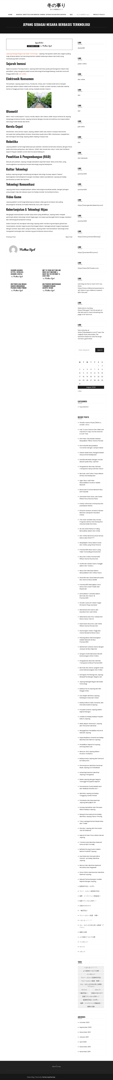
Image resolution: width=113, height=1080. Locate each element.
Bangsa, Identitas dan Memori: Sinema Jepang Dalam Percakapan (41, 15)
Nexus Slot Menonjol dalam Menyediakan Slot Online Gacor (91, 572)
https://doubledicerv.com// (88, 332)
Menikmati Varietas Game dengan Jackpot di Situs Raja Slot (92, 648)
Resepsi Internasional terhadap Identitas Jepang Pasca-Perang (91, 815)
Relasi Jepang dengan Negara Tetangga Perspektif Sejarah (90, 780)
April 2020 (83, 1042)
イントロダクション (83, 15)
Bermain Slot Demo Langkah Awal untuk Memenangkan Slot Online (91, 669)
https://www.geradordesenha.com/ (90, 205)
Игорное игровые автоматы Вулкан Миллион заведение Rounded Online (91, 513)
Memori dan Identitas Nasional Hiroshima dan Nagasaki (90, 866)
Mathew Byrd (47, 46)
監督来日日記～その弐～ (87, 886)
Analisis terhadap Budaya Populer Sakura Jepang (91, 718)
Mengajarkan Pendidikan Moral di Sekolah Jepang (91, 732)
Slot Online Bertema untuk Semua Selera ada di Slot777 (91, 537)
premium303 (82, 174)
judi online (81, 127)
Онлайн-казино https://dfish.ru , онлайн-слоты (17, 272)
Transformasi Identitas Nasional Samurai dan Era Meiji (91, 843)
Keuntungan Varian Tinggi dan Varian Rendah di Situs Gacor (90, 632)
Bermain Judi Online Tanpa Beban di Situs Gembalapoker (91, 475)
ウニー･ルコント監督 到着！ (89, 915)
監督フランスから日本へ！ (88, 901)
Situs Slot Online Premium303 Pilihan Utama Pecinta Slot (90, 558)
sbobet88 (81, 48)
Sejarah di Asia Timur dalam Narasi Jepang (92, 836)
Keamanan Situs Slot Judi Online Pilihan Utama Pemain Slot (91, 625)
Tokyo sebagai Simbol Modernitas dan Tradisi (91, 822)
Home (10, 15)
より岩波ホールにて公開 (87, 937)
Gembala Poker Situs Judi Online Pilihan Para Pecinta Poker (91, 498)
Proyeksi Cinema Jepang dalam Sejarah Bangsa (91, 711)
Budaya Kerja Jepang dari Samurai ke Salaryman (92, 759)
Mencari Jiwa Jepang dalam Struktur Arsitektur (89, 753)
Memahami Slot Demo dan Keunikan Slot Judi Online (89, 611)
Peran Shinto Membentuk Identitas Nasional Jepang (92, 873)
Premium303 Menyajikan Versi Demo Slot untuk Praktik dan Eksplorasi (90, 587)
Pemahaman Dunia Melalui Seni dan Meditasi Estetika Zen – (90, 787)
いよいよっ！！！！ (86, 920)
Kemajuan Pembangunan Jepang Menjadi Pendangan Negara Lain (91, 676)
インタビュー (84, 942)
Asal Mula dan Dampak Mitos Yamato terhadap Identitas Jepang (90, 858)
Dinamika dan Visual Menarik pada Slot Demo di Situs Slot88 (92, 579)
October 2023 (84, 1022)
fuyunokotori (39, 43)
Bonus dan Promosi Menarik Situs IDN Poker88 (91, 491)
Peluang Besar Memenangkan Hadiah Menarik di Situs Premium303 (90, 640)
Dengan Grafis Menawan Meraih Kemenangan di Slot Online (91, 655)
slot (79, 95)
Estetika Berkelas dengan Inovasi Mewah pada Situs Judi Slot (91, 461)
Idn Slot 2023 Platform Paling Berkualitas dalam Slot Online (90, 530)
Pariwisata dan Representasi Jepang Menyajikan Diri (90, 801)
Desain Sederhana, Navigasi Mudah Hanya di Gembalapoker (92, 454)
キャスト (82, 947)
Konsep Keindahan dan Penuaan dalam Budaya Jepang (91, 808)
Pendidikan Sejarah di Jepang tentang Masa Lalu (90, 746)
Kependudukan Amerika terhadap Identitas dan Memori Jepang (91, 739)
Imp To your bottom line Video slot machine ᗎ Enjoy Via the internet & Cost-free (51, 273)
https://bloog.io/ (84, 310)
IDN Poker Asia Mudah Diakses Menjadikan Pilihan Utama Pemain (19, 286)
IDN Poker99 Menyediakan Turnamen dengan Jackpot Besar (51, 286)
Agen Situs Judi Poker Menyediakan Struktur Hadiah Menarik (90, 483)
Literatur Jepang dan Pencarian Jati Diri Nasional (91, 829)
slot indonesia (82, 158)
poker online (82, 64)
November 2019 (85, 1052)
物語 (71, 15)
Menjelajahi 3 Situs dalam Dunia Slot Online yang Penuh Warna (90, 544)
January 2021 (84, 1037)
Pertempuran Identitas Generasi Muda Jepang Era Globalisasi (91, 766)
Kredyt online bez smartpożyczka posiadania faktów (91, 505)
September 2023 (85, 1027)
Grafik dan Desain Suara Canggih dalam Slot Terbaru (91, 565)
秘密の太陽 (83, 932)
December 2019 (85, 1047)
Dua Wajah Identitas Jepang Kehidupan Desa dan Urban (89, 697)
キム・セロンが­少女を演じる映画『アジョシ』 (92, 926)
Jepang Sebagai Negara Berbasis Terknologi (21, 54)
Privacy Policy (99, 15)
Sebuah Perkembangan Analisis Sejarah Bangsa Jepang (91, 880)
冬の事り (56, 5)
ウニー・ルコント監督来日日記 (89, 891)
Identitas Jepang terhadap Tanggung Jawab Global (89, 794)
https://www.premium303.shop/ (89, 237)
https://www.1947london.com (88, 268)
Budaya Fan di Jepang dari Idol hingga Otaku (90, 690)
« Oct (79, 391)
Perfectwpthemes (48, 1077)
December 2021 (85, 1032)
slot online (22, 74)
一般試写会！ (84, 911)
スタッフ (82, 952)
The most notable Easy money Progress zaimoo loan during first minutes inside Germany (91, 522)
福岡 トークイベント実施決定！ (90, 896)
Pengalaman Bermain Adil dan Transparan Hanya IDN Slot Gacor (91, 468)
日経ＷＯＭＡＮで (85, 906)
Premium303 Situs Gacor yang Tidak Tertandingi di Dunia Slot (90, 551)
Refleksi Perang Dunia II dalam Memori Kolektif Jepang (90, 850)
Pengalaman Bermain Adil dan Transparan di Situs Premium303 (91, 662)
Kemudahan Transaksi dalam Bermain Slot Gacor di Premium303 (90, 596)
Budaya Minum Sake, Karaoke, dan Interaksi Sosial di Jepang (91, 704)
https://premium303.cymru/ (88, 252)
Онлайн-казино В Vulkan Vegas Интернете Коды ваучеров (90, 604)
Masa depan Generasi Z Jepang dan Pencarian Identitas (91, 725)
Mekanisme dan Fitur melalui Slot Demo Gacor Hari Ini (91, 618)
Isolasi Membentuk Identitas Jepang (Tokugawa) (89, 773)
